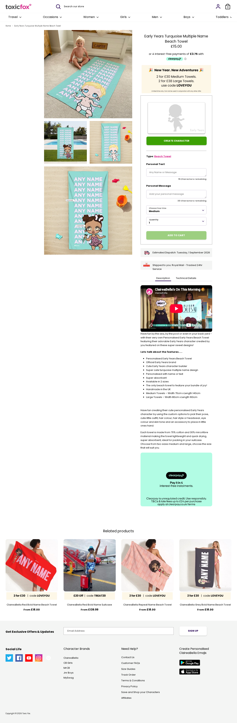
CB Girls (68, 663)
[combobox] (176, 209)
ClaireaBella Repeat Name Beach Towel (147, 604)
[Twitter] (9, 658)
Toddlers (222, 17)
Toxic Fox (26, 713)
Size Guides (128, 669)
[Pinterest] (48, 658)
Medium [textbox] (154, 211)
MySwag (69, 677)
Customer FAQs (130, 663)
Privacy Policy (129, 686)
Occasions (51, 17)
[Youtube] (29, 658)
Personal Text (155, 164)
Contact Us (127, 657)
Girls (123, 17)
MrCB (67, 668)
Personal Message (158, 186)
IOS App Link (189, 672)
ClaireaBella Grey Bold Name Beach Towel (205, 604)
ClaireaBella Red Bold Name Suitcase (89, 604)
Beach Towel (162, 156)
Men (155, 17)
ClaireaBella (71, 658)
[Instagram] (38, 658)
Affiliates (126, 698)
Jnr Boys (69, 672)
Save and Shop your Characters (140, 692)
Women (89, 17)
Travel (13, 17)
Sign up (193, 631)
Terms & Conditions (133, 680)
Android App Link (189, 663)
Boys (187, 17)
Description (163, 278)
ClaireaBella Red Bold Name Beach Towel (32, 604)
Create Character (176, 141)
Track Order (128, 674)
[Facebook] (19, 658)
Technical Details (186, 278)
